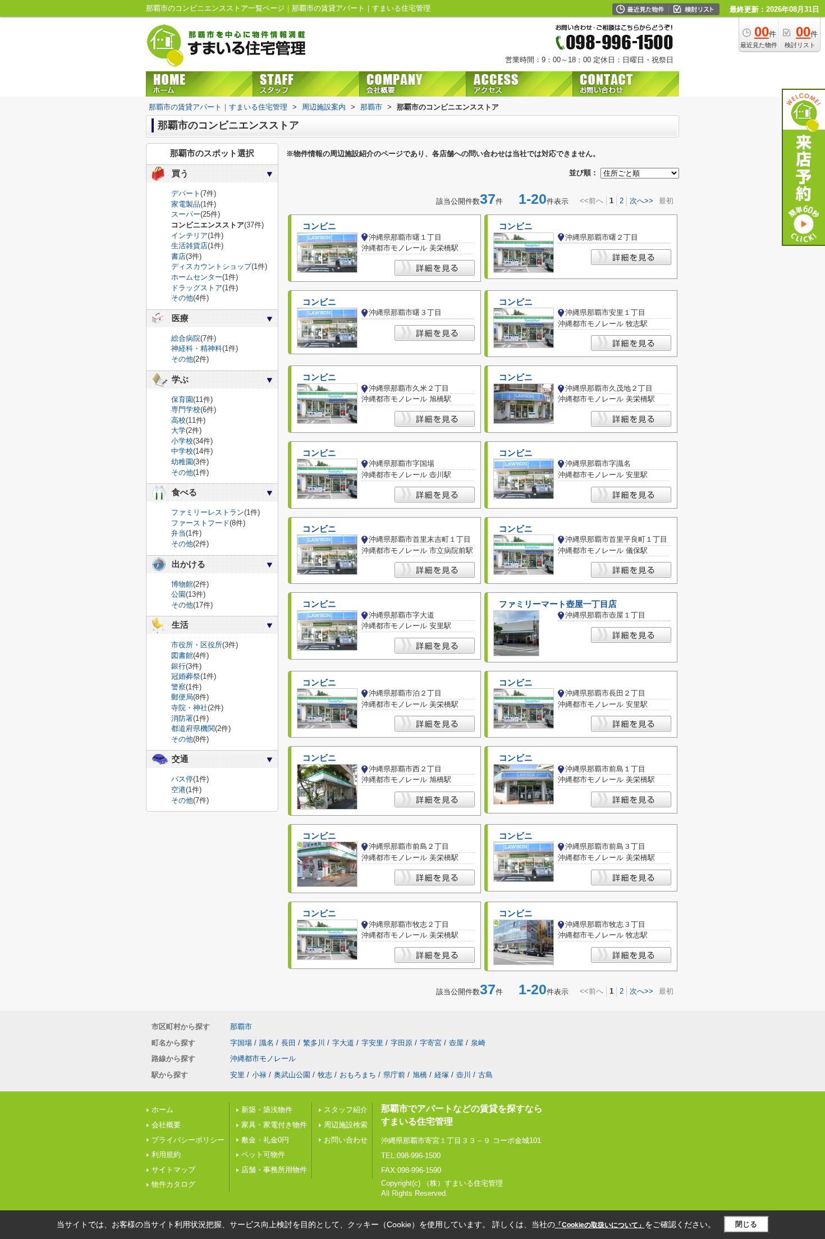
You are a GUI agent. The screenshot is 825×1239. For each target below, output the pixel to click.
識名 (266, 1043)
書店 (178, 256)
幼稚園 (182, 462)
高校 (178, 420)
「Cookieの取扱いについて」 (600, 1225)
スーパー (185, 214)
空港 (178, 789)
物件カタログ (173, 1184)
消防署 (182, 718)
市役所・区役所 (196, 645)
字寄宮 (431, 1043)
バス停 (182, 779)
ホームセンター (196, 277)
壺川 (463, 1075)
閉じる (746, 1224)
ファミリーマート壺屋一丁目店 (558, 604)
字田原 (401, 1043)
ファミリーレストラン (207, 512)
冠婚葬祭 (185, 676)
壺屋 (456, 1043)
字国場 (241, 1043)
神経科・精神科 (196, 348)
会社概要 (166, 1125)
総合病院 (185, 338)
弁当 (178, 533)
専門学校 (185, 409)
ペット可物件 (263, 1154)
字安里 (372, 1043)
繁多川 (314, 1043)
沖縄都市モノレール (263, 1058)
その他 (182, 298)
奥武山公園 (292, 1075)
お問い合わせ (346, 1140)
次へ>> (641, 200)
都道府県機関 (193, 728)
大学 (178, 430)
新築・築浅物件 (266, 1109)
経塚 (441, 1075)
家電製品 (185, 204)
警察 (178, 687)
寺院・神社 (189, 707)
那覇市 (241, 1026)
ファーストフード (200, 523)
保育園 (182, 399)
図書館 (182, 655)
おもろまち (358, 1075)
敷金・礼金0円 (265, 1140)
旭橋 (419, 1075)
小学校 (182, 441)
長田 (288, 1043)
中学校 (182, 451)
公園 (178, 594)
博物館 (182, 584)
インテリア (189, 235)
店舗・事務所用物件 (274, 1169)
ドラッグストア (196, 288)
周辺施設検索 (346, 1125)
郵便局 (182, 697)
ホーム (162, 1109)
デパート (185, 193)
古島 (485, 1075)
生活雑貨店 (189, 245)
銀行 (178, 666)
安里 (237, 1075)
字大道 (343, 1043)
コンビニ (319, 226)
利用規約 (166, 1154)
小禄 (259, 1075)
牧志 (325, 1075)
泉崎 (478, 1043)
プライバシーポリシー (188, 1140)
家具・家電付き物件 (274, 1125)
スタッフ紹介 (346, 1109)
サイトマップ (173, 1169)
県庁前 (394, 1075)
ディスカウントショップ (211, 266)
